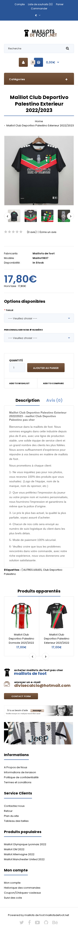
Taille (9, 310)
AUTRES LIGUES (32, 570)
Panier (59, 4)
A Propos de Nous (15, 767)
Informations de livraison (20, 772)
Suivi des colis (13, 898)
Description (28, 400)
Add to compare (53, 383)
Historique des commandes (22, 888)
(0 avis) (32, 232)
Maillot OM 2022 (14, 849)
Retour (8, 811)
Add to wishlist (19, 383)
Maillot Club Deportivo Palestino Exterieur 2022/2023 (40, 125)
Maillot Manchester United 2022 (24, 859)
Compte (20, 4)
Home (39, 121)
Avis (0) (54, 400)
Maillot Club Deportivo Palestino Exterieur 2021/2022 (56, 639)
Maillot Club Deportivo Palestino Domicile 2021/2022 (21, 639)
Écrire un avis (48, 232)
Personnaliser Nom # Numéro (23, 329)
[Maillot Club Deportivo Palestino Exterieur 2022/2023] (39, 170)
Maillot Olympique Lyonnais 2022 (25, 844)
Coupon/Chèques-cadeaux (22, 893)
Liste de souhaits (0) (40, 4)
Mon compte (12, 883)
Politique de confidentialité (21, 777)
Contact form (21, 696)
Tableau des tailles (16, 821)
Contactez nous (14, 806)
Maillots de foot (44, 253)
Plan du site (11, 816)
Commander (39, 8)
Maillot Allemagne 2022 (19, 854)
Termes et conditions (17, 782)
